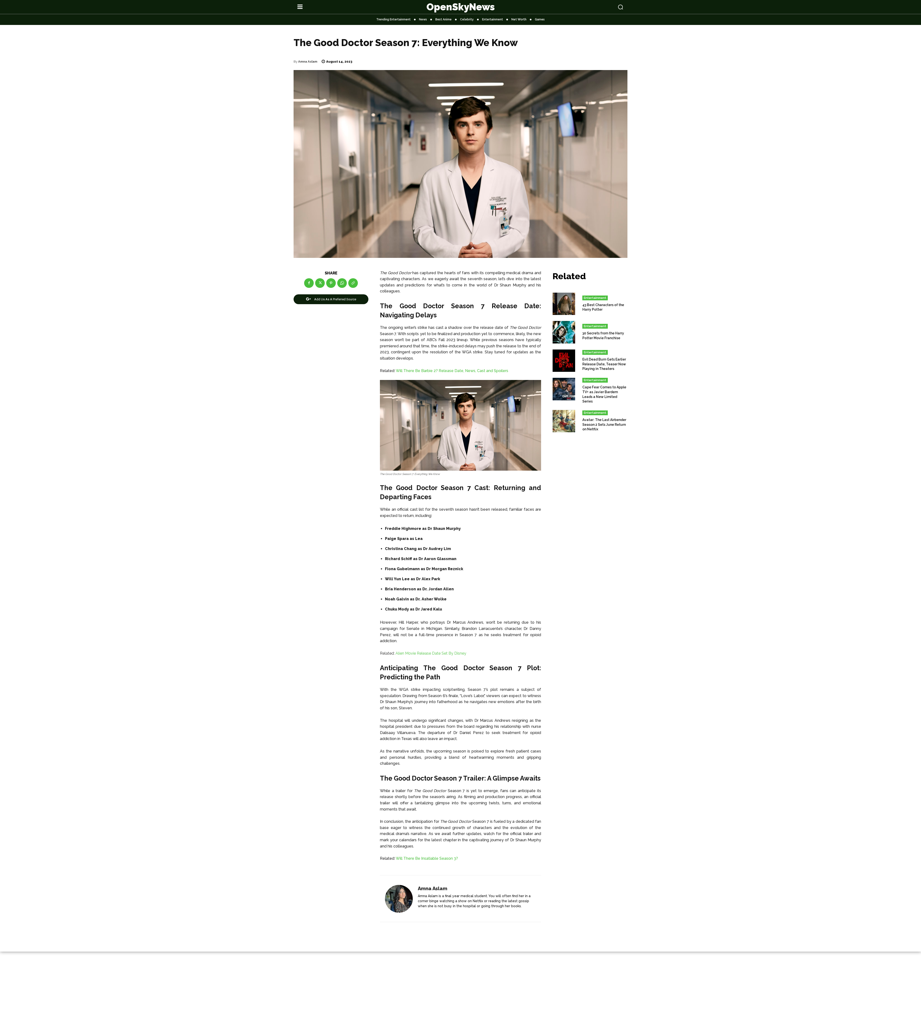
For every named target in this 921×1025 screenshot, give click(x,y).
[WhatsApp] (342, 283)
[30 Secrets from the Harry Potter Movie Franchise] (564, 332)
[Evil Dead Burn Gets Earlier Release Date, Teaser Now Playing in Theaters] (564, 361)
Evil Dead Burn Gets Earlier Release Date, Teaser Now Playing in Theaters (604, 364)
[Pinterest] (331, 283)
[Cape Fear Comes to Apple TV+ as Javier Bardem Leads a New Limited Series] (564, 389)
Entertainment (595, 298)
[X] (320, 283)
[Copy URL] (353, 283)
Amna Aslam (307, 61)
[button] (590, 7)
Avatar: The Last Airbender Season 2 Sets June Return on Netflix (604, 424)
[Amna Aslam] (399, 899)
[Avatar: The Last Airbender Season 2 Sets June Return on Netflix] (564, 421)
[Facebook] (309, 283)
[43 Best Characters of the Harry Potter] (564, 304)
